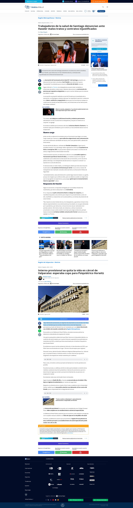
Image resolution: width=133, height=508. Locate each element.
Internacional (40, 11)
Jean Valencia (48, 281)
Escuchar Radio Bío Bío (100, 1)
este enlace (70, 433)
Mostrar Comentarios (63, 223)
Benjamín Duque (47, 276)
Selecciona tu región (32, 1)
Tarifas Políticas (28, 499)
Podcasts (27, 11)
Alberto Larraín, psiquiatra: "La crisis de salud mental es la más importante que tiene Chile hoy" (72, 109)
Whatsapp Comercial (76, 499)
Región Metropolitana (73, 329)
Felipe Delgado (43, 32)
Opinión (65, 11)
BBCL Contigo (79, 11)
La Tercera (54, 87)
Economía (47, 11)
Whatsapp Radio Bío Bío (101, 500)
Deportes (53, 11)
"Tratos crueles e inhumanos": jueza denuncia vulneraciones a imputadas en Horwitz (68, 399)
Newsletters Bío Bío (69, 1)
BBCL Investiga (71, 11)
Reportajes (28, 490)
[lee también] (49, 401)
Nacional (33, 11)
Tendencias (59, 11)
